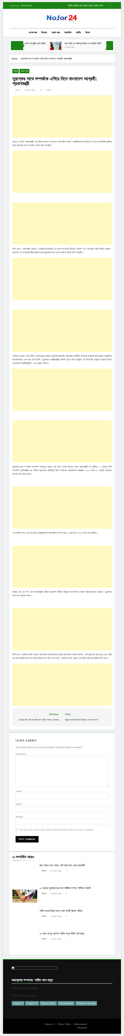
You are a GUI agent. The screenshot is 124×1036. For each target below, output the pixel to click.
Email (19, 804)
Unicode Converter (86, 1003)
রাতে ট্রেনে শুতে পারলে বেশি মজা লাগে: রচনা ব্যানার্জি (62, 865)
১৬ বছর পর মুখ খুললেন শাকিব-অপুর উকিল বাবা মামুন (61, 933)
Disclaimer (82, 1028)
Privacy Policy (48, 1003)
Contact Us (32, 1003)
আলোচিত (68, 32)
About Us (18, 1003)
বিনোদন (44, 32)
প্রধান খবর (56, 32)
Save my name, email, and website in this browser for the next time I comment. (56, 829)
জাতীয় (78, 32)
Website (19, 817)
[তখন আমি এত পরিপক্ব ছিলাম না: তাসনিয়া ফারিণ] (48, 47)
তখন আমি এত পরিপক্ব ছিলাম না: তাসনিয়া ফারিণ (75, 43)
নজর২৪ (17, 90)
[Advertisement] (62, 116)
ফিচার (87, 32)
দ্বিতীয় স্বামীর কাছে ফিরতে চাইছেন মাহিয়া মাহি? (86, 5)
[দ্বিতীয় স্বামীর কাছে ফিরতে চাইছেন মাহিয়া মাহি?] (104, 47)
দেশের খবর (33, 32)
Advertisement (66, 1003)
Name (19, 791)
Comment (21, 754)
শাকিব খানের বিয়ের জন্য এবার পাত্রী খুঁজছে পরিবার (60, 910)
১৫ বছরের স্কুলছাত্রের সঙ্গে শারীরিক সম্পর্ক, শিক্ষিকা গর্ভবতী (65, 888)
